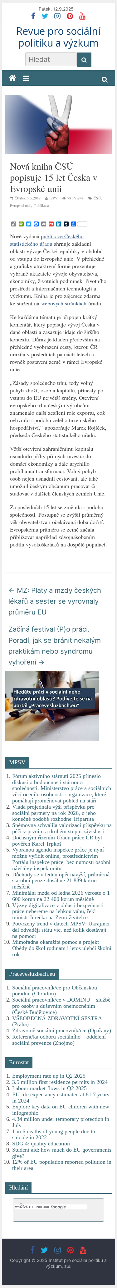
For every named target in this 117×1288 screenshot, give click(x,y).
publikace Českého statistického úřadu (47, 239)
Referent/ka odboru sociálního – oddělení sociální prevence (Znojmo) (59, 1040)
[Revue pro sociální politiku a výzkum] (12, 78)
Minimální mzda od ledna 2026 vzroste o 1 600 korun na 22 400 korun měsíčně (61, 896)
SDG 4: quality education (41, 1143)
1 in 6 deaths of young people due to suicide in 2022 (53, 1134)
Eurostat (19, 1062)
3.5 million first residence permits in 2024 (60, 1082)
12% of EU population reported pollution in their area (61, 1165)
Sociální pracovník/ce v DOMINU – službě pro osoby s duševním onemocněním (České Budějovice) (61, 1006)
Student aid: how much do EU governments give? (61, 1153)
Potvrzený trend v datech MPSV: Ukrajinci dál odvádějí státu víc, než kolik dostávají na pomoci (61, 929)
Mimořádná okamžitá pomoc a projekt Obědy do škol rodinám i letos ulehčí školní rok (61, 948)
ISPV (53, 197)
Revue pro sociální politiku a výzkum (58, 36)
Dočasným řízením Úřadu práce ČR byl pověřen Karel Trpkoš (57, 840)
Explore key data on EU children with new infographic (60, 1109)
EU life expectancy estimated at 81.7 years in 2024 (60, 1097)
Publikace (41, 205)
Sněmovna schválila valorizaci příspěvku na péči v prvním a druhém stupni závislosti (62, 828)
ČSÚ (97, 197)
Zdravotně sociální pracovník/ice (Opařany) (61, 1030)
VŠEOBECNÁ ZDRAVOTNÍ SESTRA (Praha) (57, 1021)
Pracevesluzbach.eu (32, 974)
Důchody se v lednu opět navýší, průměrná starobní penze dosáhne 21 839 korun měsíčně (61, 880)
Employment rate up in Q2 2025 (48, 1076)
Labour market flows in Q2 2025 (49, 1088)
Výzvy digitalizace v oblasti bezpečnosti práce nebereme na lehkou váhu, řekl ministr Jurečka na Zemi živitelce (58, 911)
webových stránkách (63, 303)
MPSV (17, 762)
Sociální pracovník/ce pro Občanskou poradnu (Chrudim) (54, 990)
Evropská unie (20, 205)
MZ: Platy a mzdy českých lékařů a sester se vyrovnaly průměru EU (54, 601)
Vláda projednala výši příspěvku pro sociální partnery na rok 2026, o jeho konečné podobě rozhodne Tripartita (54, 813)
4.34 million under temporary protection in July (60, 1122)
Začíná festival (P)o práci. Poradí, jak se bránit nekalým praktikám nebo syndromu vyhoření (54, 645)
